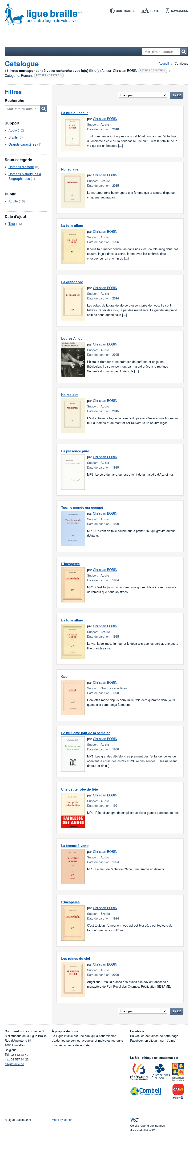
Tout (11, 223)
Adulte (13, 201)
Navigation (179, 11)
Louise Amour (72, 338)
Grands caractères (22, 144)
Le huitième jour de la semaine (85, 732)
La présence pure (75, 451)
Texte (154, 11)
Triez (177, 95)
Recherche (14, 100)
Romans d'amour (21, 166)
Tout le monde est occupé (82, 507)
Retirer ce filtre (151, 70)
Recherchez (183, 51)
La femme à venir (74, 845)
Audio (12, 130)
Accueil (164, 63)
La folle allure (72, 225)
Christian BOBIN (105, 118)
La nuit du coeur (74, 112)
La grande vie (72, 281)
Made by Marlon (62, 1120)
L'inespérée (70, 563)
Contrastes (125, 11)
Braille (13, 137)
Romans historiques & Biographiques (24, 176)
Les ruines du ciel (75, 958)
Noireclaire (69, 169)
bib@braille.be (14, 1064)
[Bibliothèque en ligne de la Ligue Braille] (96, 14)
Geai (64, 676)
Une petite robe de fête (79, 789)
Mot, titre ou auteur (43, 108)
